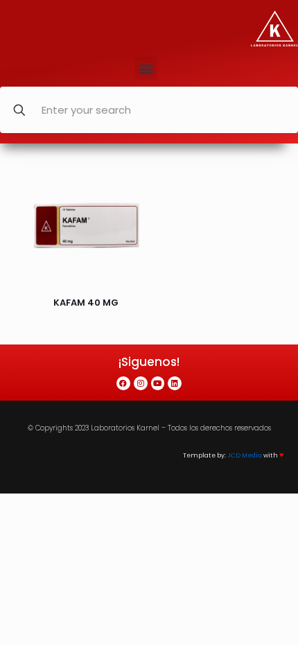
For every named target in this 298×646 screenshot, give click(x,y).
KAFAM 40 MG (86, 302)
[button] (145, 68)
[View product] (130, 200)
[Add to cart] (130, 180)
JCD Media (244, 455)
